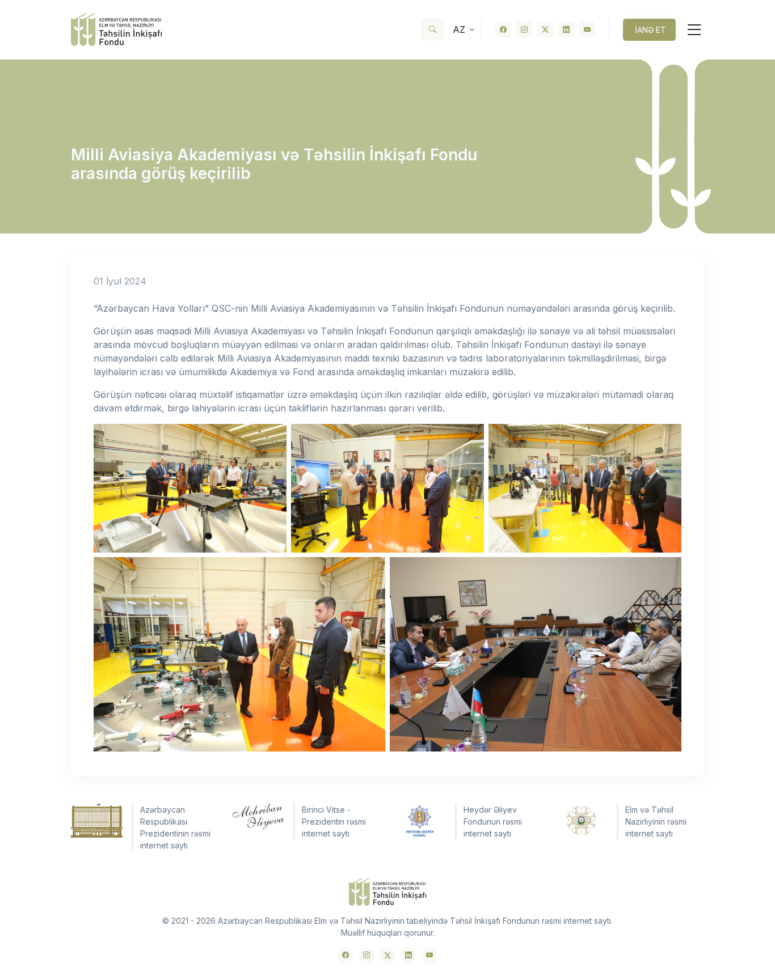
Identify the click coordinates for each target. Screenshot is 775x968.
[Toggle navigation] (690, 30)
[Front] (116, 30)
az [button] (459, 29)
